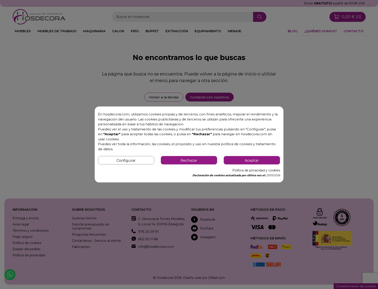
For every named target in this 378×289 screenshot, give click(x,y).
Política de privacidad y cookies (256, 171)
